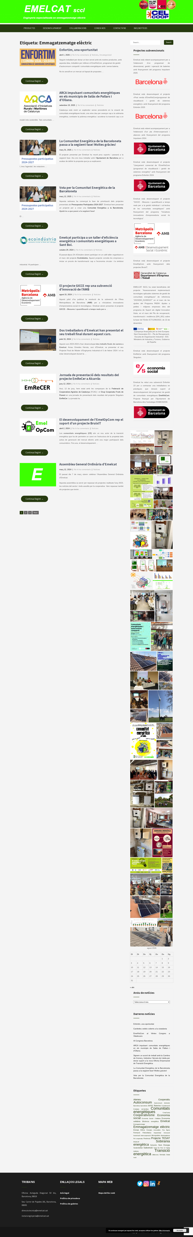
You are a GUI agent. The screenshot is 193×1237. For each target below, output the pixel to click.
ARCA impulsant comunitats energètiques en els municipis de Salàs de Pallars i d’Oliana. (89, 96)
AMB (90, 303)
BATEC (150, 1106)
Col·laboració (165, 1106)
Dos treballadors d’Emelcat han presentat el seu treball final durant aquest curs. (91, 332)
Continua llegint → (34, 81)
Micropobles (156, 1135)
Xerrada (162, 1155)
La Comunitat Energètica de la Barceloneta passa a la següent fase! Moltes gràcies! (90, 143)
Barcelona (136, 1106)
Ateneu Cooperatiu (151, 1099)
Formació (136, 1133)
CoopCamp (166, 1112)
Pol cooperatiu (138, 1138)
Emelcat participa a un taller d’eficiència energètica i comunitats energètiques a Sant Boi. (88, 241)
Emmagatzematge (139, 1124)
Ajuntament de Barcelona (107, 158)
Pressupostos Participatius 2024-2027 (87, 204)
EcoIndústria (82, 258)
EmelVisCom (164, 395)
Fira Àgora (166, 1130)
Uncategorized (105, 55)
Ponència (147, 1138)
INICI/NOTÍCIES (140, 28)
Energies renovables (154, 1130)
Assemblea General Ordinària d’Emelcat (88, 464)
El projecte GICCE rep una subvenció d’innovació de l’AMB (85, 287)
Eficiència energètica (150, 1121)
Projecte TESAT (160, 1138)
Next (35, 513)
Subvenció (148, 1148)
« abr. (132, 987)
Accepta (180, 1230)
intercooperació (146, 1135)
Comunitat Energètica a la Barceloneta (105, 208)
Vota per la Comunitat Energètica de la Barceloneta (87, 189)
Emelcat (165, 1121)
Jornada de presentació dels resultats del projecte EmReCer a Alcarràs (89, 377)
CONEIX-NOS (99, 28)
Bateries (157, 1106)
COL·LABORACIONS (77, 28)
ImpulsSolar (157, 1133)
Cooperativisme (144, 1115)
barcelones (144, 1106)
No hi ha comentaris (80, 55)
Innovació (167, 1133)
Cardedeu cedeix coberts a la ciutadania (150, 1029)
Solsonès (153, 1145)
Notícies (95, 55)
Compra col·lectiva (140, 1109)
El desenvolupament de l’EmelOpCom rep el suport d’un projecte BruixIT (91, 421)
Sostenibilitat (138, 1148)
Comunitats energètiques (151, 1110)
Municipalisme (165, 1135)
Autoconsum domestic (162, 1103)
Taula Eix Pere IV (159, 1148)
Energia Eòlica (139, 1130)
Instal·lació (136, 1135)
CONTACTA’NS (119, 28)
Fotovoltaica (147, 1133)
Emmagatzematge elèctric (151, 1127)
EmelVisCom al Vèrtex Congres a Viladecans (151, 1034)
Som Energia (164, 1145)
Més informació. (164, 1230)
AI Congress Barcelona (143, 1041)
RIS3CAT (136, 1142)
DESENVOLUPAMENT (52, 28)
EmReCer (63, 398)
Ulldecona (155, 1154)
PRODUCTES (29, 28)
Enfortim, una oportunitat (78, 50)
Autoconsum (142, 1102)
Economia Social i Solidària (151, 1118)
